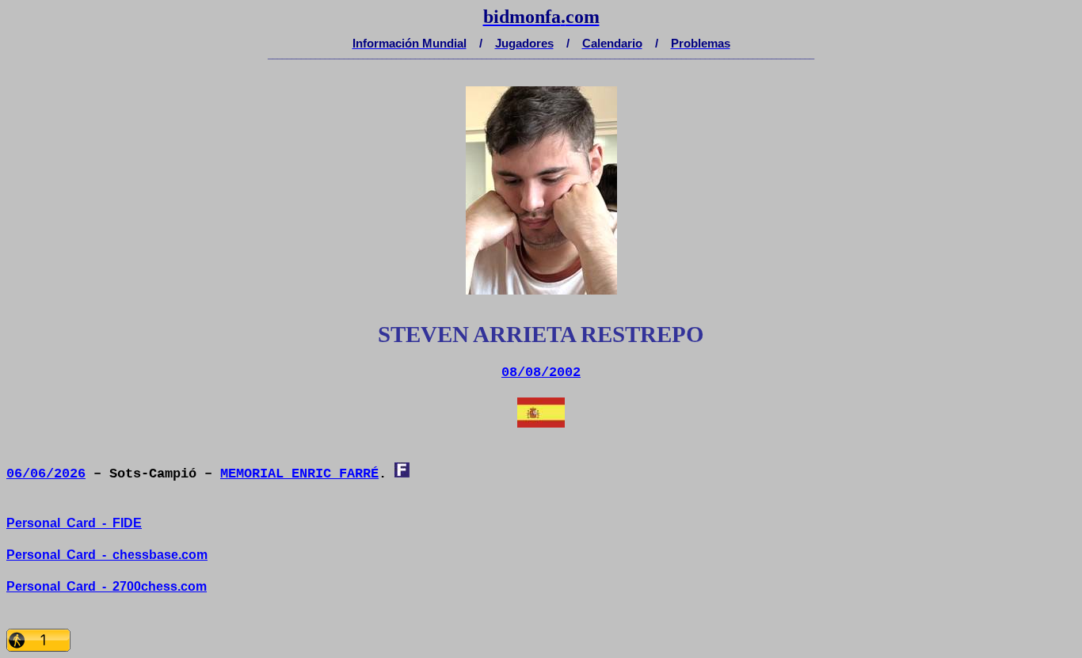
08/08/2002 (541, 372)
